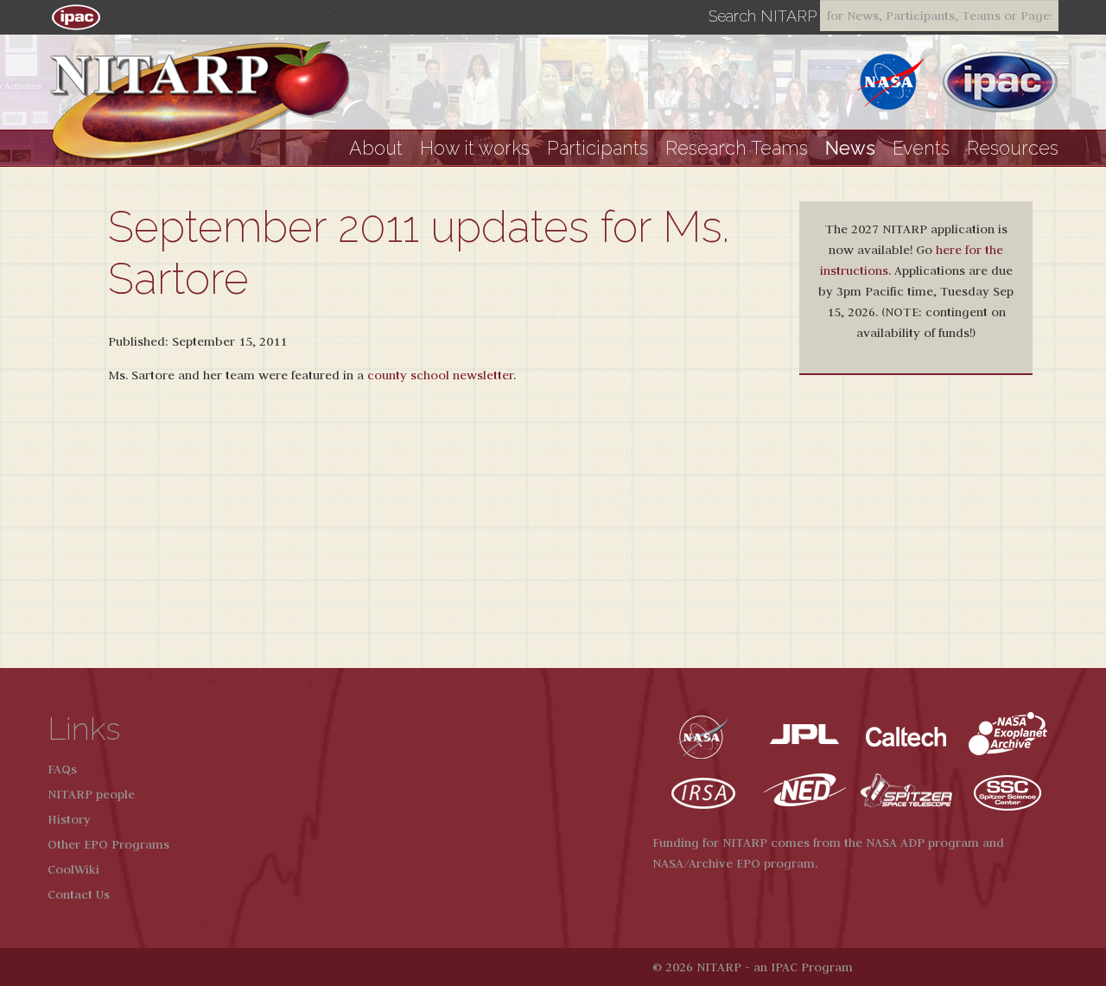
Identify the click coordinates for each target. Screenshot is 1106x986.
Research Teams (736, 148)
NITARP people (91, 794)
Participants (597, 148)
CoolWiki (73, 869)
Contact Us (79, 894)
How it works (475, 148)
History (69, 819)
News (850, 148)
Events (921, 148)
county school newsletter (440, 375)
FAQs (62, 769)
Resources (1012, 148)
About (376, 148)
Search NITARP (763, 16)
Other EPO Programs (108, 844)
